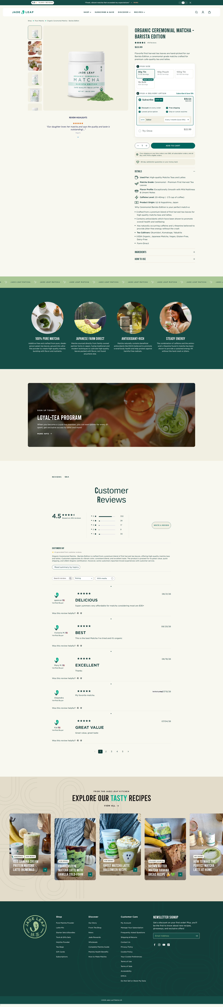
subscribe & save (104, 12)
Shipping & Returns (129, 937)
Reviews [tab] (56, 477)
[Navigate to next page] (128, 751)
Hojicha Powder (63, 942)
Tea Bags (60, 947)
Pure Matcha (39, 21)
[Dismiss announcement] (190, 2)
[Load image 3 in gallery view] (35, 64)
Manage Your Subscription (132, 928)
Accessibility (126, 971)
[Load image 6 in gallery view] (35, 110)
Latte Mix (60, 928)
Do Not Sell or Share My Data (133, 981)
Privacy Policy (127, 947)
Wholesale (93, 942)
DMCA (123, 976)
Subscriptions (62, 957)
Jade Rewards (95, 937)
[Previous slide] (180, 3)
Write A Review (161, 525)
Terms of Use (126, 961)
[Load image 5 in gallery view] (35, 95)
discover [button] (123, 12)
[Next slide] (186, 3)
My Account (126, 923)
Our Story (93, 923)
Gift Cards (60, 952)
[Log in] (203, 12)
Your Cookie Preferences (131, 957)
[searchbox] (60, 578)
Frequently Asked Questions (133, 932)
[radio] (164, 110)
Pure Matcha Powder (65, 923)
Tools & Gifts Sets (63, 937)
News (91, 932)
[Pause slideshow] (183, 3)
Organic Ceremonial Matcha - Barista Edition (63, 21)
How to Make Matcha (98, 957)
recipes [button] (138, 12)
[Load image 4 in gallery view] (35, 79)
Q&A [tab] (67, 477)
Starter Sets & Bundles (65, 932)
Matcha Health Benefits (98, 952)
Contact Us (125, 942)
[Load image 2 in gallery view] (35, 48)
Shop (30, 21)
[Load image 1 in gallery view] (35, 33)
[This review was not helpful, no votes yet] (81, 613)
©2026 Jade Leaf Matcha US (111, 1000)
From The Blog (95, 928)
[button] (196, 12)
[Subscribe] (196, 936)
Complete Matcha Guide (99, 947)
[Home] (22, 12)
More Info (43, 434)
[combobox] (84, 578)
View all (109, 806)
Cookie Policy (127, 952)
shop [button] (86, 12)
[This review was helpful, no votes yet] (78, 613)
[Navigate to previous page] (95, 751)
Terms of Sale (126, 966)
